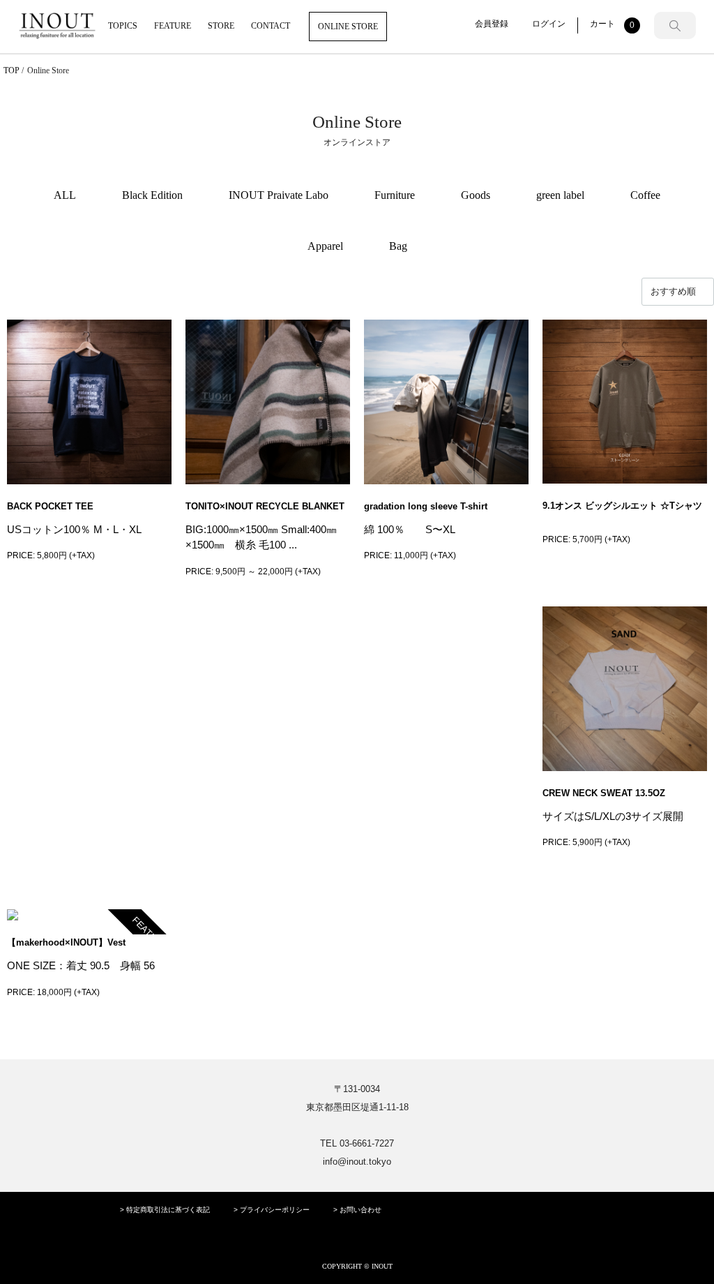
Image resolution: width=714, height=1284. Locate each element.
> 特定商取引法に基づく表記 (165, 1210)
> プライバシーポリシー (272, 1210)
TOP (11, 70)
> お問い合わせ (357, 1210)
